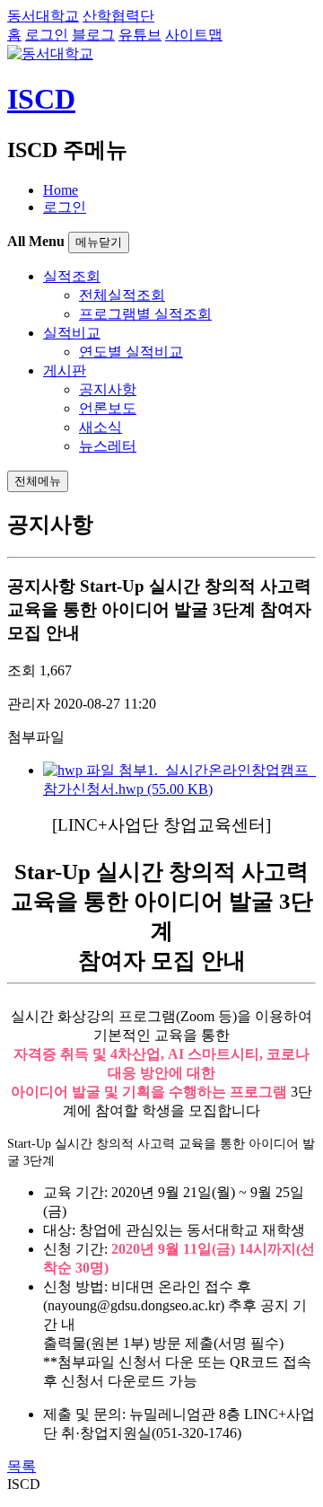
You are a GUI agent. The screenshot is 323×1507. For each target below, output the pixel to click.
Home (60, 190)
